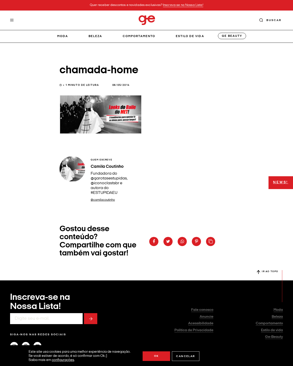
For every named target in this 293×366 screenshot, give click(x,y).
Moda (62, 36)
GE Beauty (232, 36)
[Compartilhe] (210, 241)
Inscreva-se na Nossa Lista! (183, 5)
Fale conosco (202, 310)
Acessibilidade (200, 323)
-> (90, 318)
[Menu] (12, 20)
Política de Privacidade (193, 330)
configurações (63, 360)
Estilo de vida (190, 36)
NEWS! (280, 182)
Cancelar (185, 356)
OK (156, 356)
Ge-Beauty (274, 337)
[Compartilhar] (153, 241)
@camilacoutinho (103, 200)
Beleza (95, 36)
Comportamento (139, 36)
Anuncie (206, 317)
